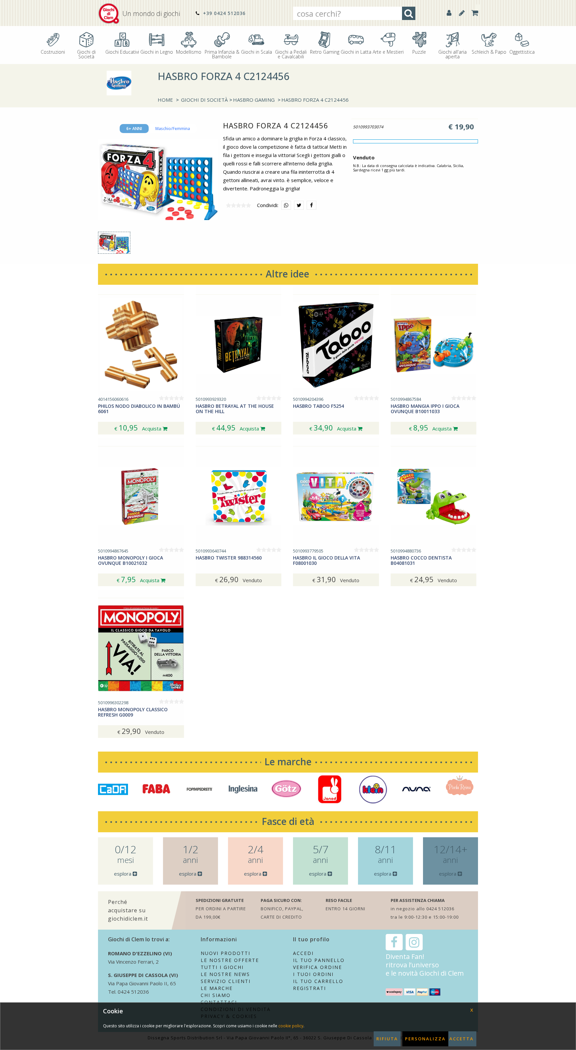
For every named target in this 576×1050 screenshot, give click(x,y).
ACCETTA (461, 1039)
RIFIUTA (387, 1039)
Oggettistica (522, 51)
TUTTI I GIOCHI (222, 967)
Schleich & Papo (489, 51)
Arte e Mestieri (388, 51)
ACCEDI (303, 953)
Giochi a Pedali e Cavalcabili (291, 54)
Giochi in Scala (256, 51)
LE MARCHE (217, 988)
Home (165, 99)
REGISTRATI (309, 988)
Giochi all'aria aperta (452, 54)
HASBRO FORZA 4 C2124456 (315, 99)
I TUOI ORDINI (313, 974)
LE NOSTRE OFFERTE (230, 960)
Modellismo (188, 51)
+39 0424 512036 (223, 13)
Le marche (288, 761)
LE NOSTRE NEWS (225, 974)
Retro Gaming (324, 51)
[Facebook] (394, 942)
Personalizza (425, 1039)
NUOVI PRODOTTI (225, 953)
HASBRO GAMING (254, 99)
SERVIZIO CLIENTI (226, 981)
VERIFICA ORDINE (317, 967)
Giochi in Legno (156, 51)
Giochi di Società (86, 54)
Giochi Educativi (122, 51)
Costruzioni (53, 51)
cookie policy (290, 1026)
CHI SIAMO (216, 995)
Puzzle (419, 51)
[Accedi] (449, 12)
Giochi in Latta (356, 51)
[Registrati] (462, 12)
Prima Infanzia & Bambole (222, 54)
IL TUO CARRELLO (318, 981)
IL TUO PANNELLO (319, 960)
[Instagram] (414, 942)
